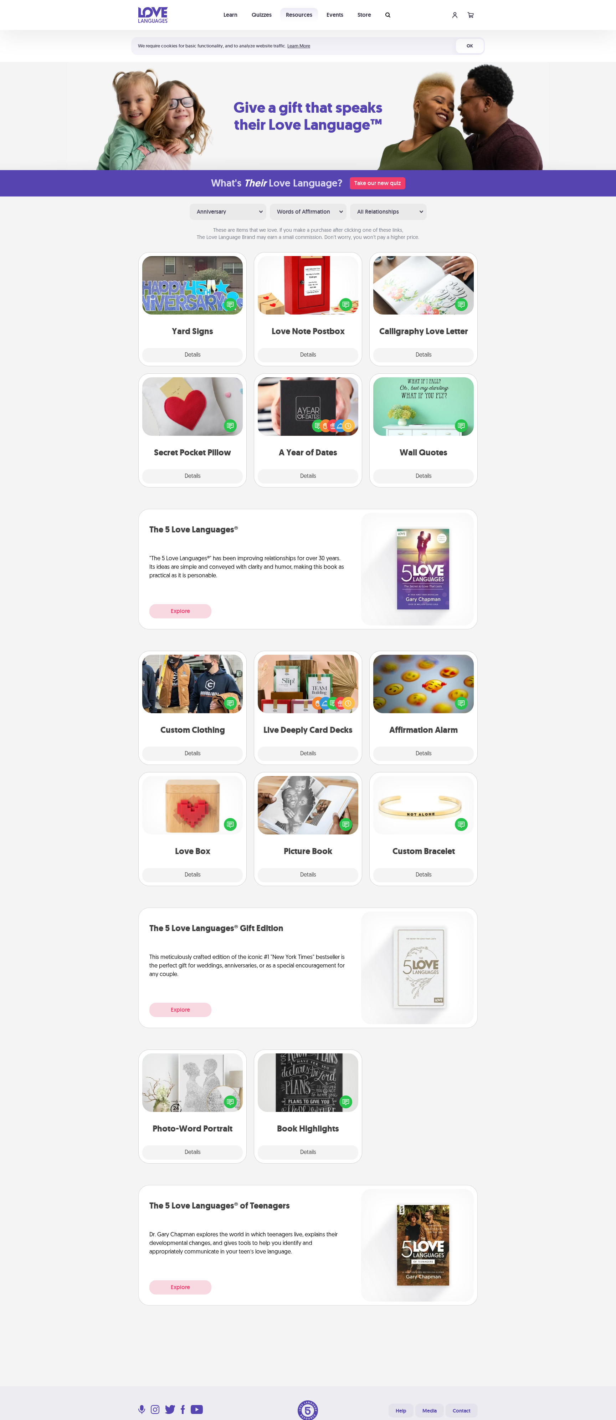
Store (364, 15)
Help (401, 1411)
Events (335, 15)
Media (429, 1411)
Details (193, 355)
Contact (462, 1411)
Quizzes (262, 15)
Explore (180, 611)
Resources (299, 15)
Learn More (298, 46)
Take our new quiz (377, 183)
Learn (230, 15)
